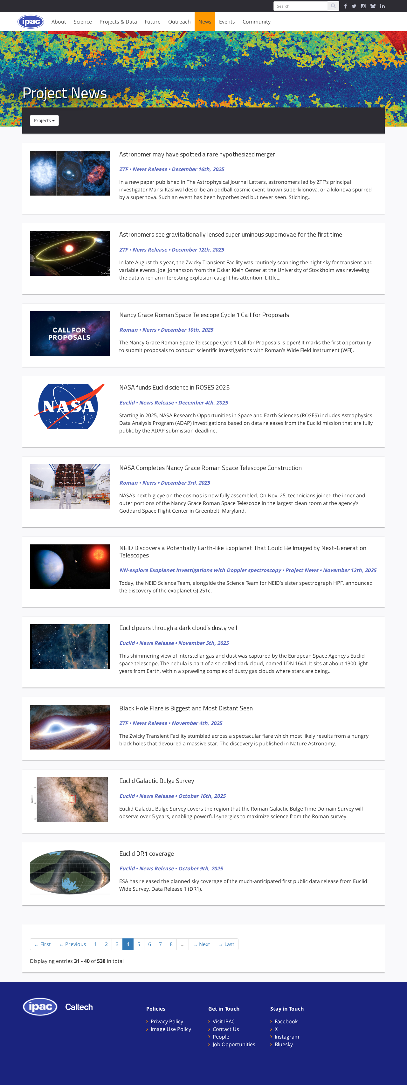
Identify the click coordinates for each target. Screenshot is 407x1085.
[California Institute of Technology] (82, 1006)
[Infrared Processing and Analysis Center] (43, 1006)
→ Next (201, 944)
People (221, 1036)
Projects (43, 120)
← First (42, 944)
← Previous (72, 944)
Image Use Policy (171, 1029)
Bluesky (284, 1044)
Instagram (287, 1036)
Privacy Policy (167, 1021)
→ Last (226, 944)
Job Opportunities (234, 1044)
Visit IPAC (224, 1021)
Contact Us (226, 1029)
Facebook (286, 1021)
